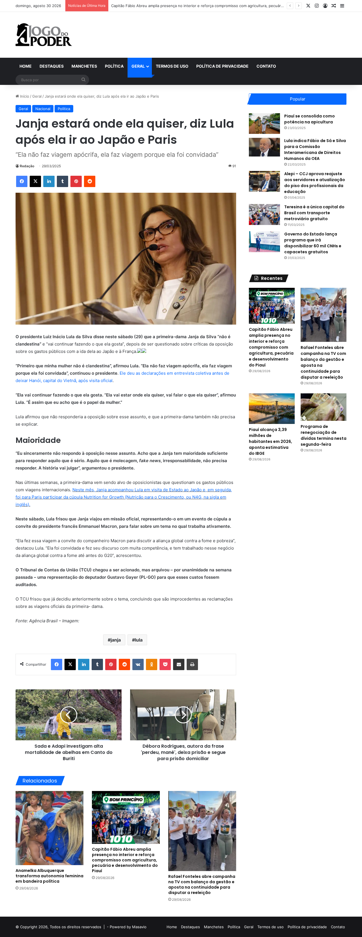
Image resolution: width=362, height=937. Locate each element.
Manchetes (84, 66)
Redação (27, 166)
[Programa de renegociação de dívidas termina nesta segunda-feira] (323, 407)
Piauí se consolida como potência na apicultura (309, 119)
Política (114, 66)
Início (24, 96)
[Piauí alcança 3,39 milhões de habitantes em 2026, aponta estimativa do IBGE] (272, 408)
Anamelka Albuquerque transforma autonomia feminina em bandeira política (49, 876)
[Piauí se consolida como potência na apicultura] (264, 123)
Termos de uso (172, 66)
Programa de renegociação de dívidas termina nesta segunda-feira (323, 435)
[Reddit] (89, 181)
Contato (266, 66)
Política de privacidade (222, 66)
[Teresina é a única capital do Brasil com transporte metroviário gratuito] (264, 214)
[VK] (138, 664)
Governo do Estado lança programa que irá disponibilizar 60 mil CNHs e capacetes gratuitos (312, 243)
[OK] (151, 664)
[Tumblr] (62, 181)
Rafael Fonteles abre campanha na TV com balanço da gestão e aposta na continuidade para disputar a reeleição (201, 884)
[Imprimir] (192, 664)
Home (26, 66)
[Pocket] (165, 664)
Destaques (52, 66)
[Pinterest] (76, 181)
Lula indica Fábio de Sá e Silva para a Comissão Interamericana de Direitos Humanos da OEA (315, 149)
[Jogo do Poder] (44, 34)
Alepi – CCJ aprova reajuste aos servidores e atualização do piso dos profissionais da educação (314, 182)
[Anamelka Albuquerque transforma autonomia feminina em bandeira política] (49, 828)
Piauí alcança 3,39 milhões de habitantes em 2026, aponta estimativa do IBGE (270, 441)
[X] (35, 181)
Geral (138, 66)
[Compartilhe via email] (178, 664)
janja (116, 640)
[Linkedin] (49, 181)
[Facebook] (21, 181)
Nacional (42, 108)
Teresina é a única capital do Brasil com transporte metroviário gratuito (314, 213)
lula (139, 640)
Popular (297, 99)
